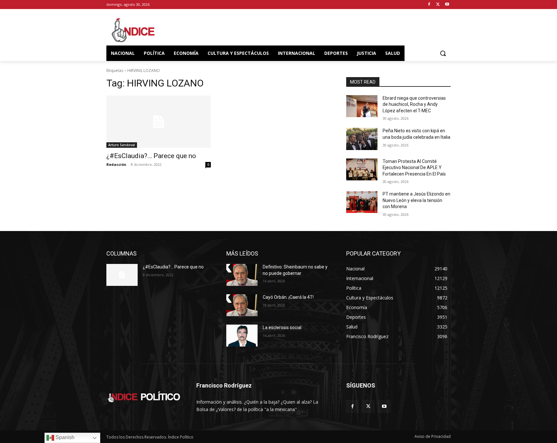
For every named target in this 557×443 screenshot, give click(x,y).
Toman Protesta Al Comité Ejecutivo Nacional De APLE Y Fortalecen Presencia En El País (414, 167)
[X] (438, 4)
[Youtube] (447, 4)
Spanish (64, 437)
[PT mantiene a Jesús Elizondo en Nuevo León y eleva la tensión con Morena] (361, 202)
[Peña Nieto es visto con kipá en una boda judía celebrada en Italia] (361, 139)
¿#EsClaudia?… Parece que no (151, 156)
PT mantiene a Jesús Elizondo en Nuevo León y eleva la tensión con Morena (416, 200)
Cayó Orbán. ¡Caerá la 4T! (288, 297)
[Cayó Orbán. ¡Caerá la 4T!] (242, 305)
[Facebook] (429, 4)
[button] (443, 53)
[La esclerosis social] (242, 336)
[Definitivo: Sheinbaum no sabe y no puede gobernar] (242, 275)
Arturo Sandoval (121, 145)
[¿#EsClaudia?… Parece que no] (158, 122)
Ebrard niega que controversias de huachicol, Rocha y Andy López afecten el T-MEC (414, 104)
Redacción (116, 164)
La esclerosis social (282, 327)
